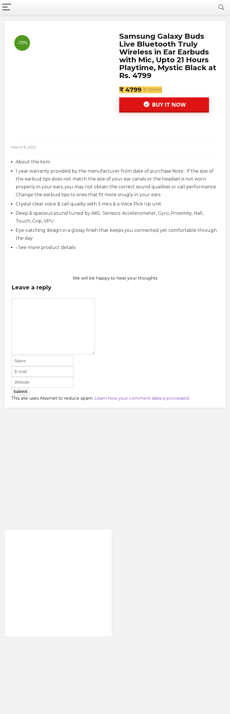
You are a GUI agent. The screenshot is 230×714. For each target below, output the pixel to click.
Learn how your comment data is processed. (142, 398)
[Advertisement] (58, 584)
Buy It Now (168, 104)
